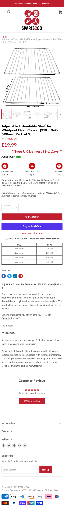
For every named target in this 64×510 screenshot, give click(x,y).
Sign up (46, 469)
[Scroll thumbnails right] (59, 114)
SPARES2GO (10, 138)
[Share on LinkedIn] (15, 276)
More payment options (32, 233)
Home (4, 36)
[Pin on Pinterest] (20, 276)
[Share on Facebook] (3, 276)
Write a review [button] (32, 401)
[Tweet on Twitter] (9, 276)
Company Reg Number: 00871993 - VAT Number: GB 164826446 (29, 490)
